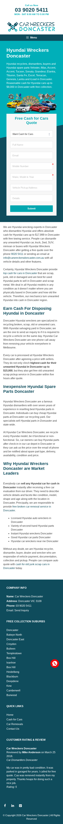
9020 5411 (17, 254)
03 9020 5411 (31, 10)
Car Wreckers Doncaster (35, 815)
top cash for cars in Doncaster (20, 273)
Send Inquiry (21, 610)
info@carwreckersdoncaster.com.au (23, 257)
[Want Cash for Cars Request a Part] (31, 133)
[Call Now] (54, 663)
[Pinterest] (20, 805)
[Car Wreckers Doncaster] (31, 26)
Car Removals (14, 724)
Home (9, 714)
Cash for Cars (14, 719)
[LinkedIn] (12, 805)
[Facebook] (5, 805)
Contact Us (12, 728)
